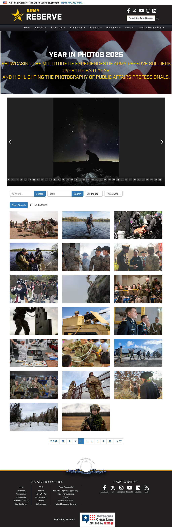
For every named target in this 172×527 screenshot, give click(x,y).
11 (34, 179)
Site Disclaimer (21, 504)
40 (156, 179)
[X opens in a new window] (134, 10)
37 (143, 179)
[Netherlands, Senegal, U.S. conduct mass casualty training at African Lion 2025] (34, 225)
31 (118, 179)
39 (151, 179)
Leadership (57, 27)
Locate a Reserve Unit (149, 27)
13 (42, 179)
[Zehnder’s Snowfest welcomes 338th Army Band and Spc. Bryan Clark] (34, 385)
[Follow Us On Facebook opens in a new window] (104, 488)
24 (89, 179)
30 (114, 179)
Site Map (21, 491)
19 (68, 179)
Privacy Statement (21, 501)
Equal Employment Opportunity (65, 491)
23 (84, 179)
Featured (94, 27)
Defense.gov (41, 504)
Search (40, 193)
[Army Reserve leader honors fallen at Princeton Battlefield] (138, 385)
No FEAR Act (41, 494)
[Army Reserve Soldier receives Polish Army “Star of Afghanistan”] (138, 321)
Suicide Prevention (65, 501)
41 (160, 179)
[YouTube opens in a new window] (141, 10)
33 (126, 179)
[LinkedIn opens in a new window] (154, 10)
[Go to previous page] (70, 441)
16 (55, 179)
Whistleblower (41, 497)
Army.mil (40, 501)
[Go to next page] (103, 441)
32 (122, 179)
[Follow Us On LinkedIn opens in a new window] (138, 488)
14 (47, 179)
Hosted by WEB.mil (64, 519)
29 (110, 179)
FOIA (41, 487)
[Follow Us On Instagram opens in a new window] (121, 488)
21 (76, 179)
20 (72, 179)
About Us (39, 27)
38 (147, 179)
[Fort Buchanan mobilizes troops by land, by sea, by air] (138, 353)
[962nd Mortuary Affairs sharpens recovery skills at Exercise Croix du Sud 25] (86, 289)
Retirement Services (66, 494)
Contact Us (21, 497)
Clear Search (19, 205)
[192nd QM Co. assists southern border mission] (86, 385)
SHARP (66, 497)
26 (97, 179)
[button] (73, 3)
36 (139, 179)
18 (63, 179)
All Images (93, 193)
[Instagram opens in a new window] (148, 10)
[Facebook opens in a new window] (128, 10)
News (128, 27)
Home (27, 27)
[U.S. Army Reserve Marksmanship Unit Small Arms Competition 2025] (34, 321)
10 (30, 179)
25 (93, 179)
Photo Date (112, 193)
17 (59, 179)
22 (80, 179)
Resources (112, 27)
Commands (76, 27)
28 (105, 179)
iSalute (41, 491)
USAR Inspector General (66, 504)
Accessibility (21, 494)
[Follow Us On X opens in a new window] (113, 488)
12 (38, 179)
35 (135, 179)
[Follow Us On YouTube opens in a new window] (129, 488)
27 (101, 179)
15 (51, 179)
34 (131, 179)
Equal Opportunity (66, 487)
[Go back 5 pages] (63, 441)
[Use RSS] (146, 488)
